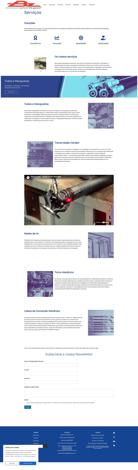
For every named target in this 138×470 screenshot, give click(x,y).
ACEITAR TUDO (27, 463)
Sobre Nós (52, 4)
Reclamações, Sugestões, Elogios (97, 443)
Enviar (27, 407)
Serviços (68, 4)
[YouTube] (114, 441)
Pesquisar (36, 443)
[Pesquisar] (45, 446)
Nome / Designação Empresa (34, 361)
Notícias (84, 4)
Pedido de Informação (32, 387)
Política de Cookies (97, 437)
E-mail (26, 370)
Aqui (96, 348)
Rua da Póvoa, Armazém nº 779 (67, 445)
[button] (29, 64)
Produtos (60, 4)
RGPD (26, 400)
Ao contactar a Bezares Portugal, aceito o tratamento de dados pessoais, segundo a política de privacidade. (61, 402)
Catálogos (76, 4)
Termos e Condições (98, 440)
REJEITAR (12, 463)
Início (44, 4)
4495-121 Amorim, (67, 447)
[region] (20, 456)
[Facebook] (114, 433)
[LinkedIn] (114, 446)
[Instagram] (114, 437)
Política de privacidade (97, 435)
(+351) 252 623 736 (67, 449)
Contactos (92, 4)
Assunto (27, 378)
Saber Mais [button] (11, 92)
